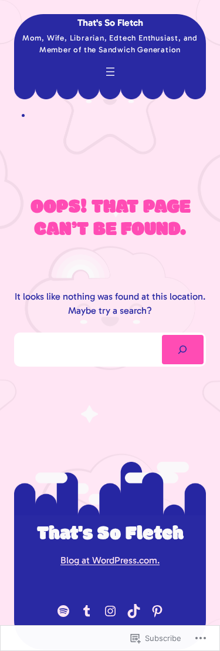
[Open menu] (110, 72)
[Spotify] (63, 611)
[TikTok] (134, 611)
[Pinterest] (157, 611)
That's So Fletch (110, 22)
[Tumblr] (87, 611)
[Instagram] (110, 611)
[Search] (183, 349)
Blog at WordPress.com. (110, 560)
